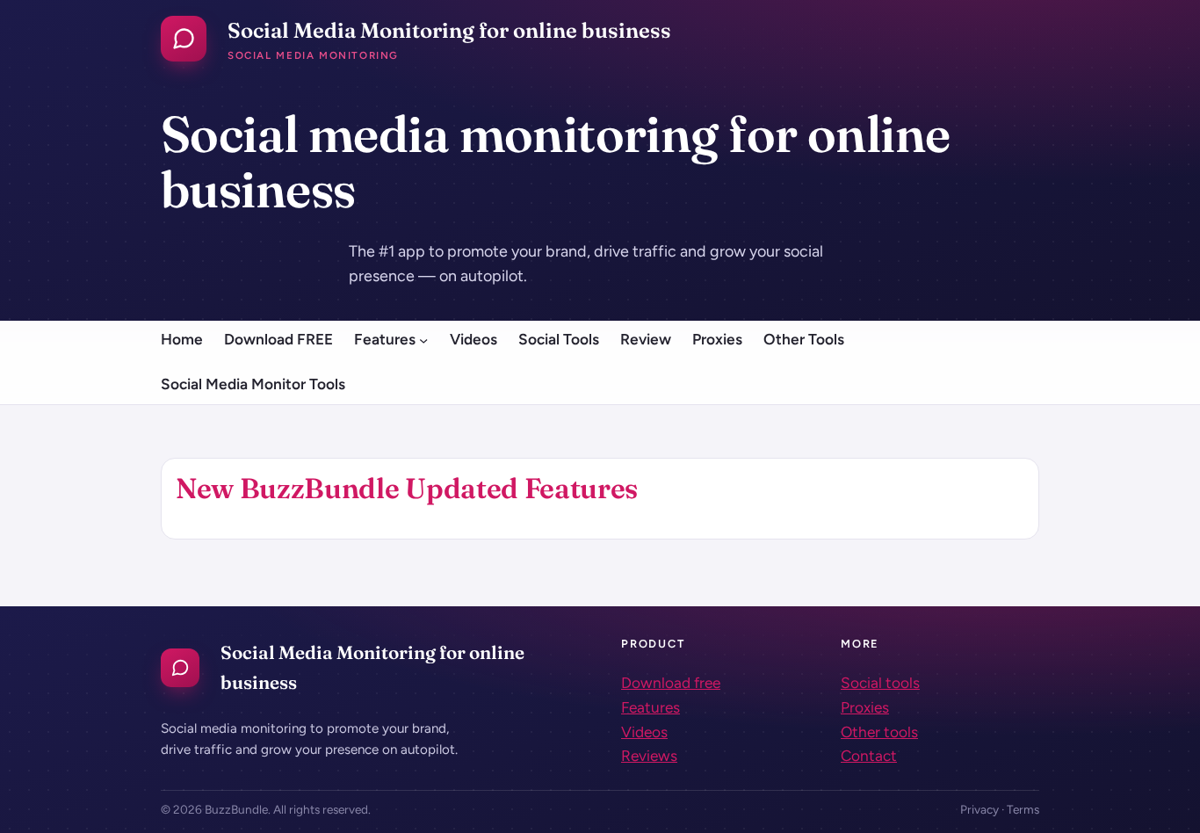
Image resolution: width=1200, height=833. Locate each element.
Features (650, 707)
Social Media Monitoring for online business (449, 30)
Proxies (865, 707)
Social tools (880, 683)
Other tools (879, 732)
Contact (869, 755)
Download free (670, 683)
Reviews (649, 755)
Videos (644, 732)
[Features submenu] (423, 339)
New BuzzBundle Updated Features (407, 488)
